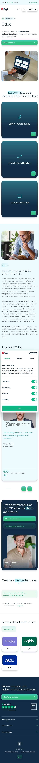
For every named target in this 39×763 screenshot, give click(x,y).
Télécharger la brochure (14, 526)
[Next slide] (29, 488)
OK (19, 408)
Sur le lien (5, 265)
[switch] (34, 387)
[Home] (2, 18)
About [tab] (32, 358)
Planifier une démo (12, 519)
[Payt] (4, 9)
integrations (9, 18)
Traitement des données (27, 751)
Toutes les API (8, 629)
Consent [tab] (7, 358)
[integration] (9, 644)
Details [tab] (19, 358)
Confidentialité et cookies (11, 751)
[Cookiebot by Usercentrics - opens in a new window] (28, 353)
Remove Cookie (38, 762)
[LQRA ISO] (34, 706)
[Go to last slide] (23, 488)
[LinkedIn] (19, 744)
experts (20, 606)
